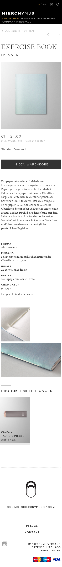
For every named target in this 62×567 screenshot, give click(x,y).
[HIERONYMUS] (18, 12)
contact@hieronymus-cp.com (31, 507)
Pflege (32, 525)
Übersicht (19, 30)
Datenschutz (42, 547)
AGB (58, 547)
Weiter (58, 35)
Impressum (36, 544)
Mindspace (23, 21)
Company (8, 21)
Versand (54, 544)
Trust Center (50, 550)
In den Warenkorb (31, 164)
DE (38, 4)
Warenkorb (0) (51, 4)
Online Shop (10, 18)
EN (44, 4)
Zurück (49, 35)
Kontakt (32, 532)
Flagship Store (31, 18)
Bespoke (49, 18)
